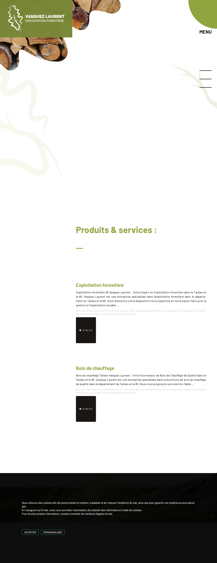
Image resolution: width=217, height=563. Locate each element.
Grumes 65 (115, 314)
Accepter (30, 532)
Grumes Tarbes (128, 314)
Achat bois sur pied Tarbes (122, 310)
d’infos (87, 330)
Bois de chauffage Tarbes (170, 310)
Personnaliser (52, 532)
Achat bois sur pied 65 (97, 310)
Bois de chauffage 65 (147, 310)
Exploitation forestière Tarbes (93, 314)
